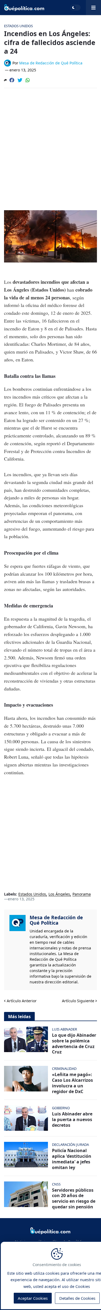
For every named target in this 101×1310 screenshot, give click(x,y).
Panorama (81, 894)
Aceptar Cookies (33, 1298)
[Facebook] (11, 80)
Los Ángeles (59, 894)
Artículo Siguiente (78, 1000)
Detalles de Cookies (77, 1298)
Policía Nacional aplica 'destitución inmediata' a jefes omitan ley (71, 1159)
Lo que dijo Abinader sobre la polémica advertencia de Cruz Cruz (74, 1043)
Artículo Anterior (22, 1000)
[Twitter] (20, 80)
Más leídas (19, 1016)
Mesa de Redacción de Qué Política (56, 920)
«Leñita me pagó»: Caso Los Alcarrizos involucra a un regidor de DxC (72, 1083)
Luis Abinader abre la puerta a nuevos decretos (72, 1119)
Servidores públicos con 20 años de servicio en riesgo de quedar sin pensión (73, 1198)
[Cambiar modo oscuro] (75, 8)
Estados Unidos (32, 894)
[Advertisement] (50, 145)
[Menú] (93, 7)
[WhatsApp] (28, 80)
